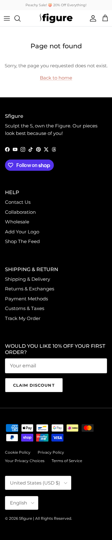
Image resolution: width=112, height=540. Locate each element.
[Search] (20, 18)
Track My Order (22, 318)
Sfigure (25, 518)
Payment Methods (26, 299)
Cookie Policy (17, 452)
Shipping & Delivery (27, 279)
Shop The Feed (22, 241)
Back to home (56, 78)
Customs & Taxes (24, 308)
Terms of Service (67, 460)
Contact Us (17, 202)
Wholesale (17, 222)
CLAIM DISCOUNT (34, 385)
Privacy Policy (51, 452)
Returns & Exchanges (29, 289)
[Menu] (7, 18)
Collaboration (20, 212)
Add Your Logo (22, 232)
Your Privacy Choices (24, 460)
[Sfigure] (56, 18)
